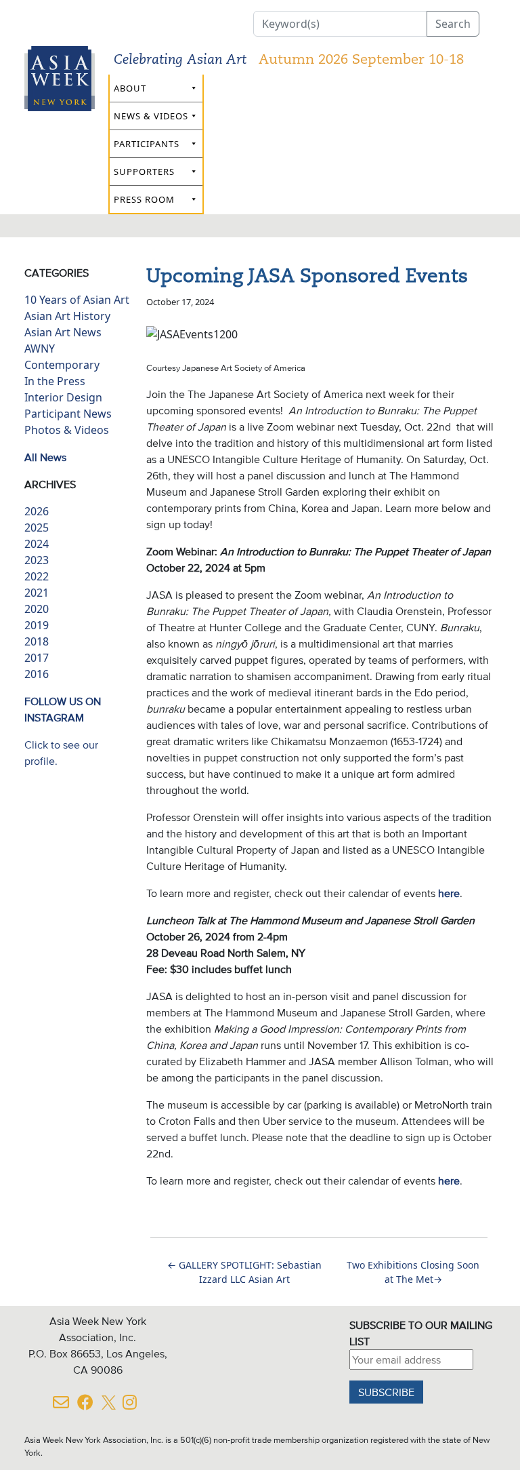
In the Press (54, 381)
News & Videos (151, 116)
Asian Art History (67, 316)
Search (453, 23)
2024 (36, 543)
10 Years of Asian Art (76, 299)
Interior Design (63, 397)
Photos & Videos (66, 429)
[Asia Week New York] (59, 107)
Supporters (144, 171)
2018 (36, 641)
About (130, 88)
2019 (36, 625)
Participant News (68, 413)
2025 (36, 527)
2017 (36, 657)
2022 (36, 576)
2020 (36, 608)
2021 (36, 592)
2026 (36, 511)
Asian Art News (63, 332)
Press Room (144, 199)
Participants (146, 144)
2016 (36, 674)
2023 (36, 560)
